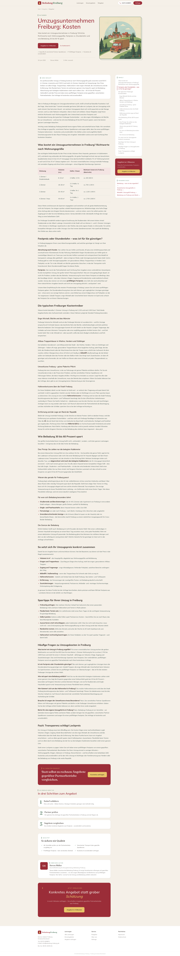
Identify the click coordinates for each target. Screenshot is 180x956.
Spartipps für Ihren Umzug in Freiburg (127, 143)
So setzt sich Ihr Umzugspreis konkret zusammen (127, 138)
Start (39, 9)
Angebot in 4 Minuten (48, 46)
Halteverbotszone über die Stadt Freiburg (129, 109)
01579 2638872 (126, 3)
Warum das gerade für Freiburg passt (128, 127)
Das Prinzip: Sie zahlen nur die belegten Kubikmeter (128, 122)
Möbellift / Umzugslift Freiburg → (127, 192)
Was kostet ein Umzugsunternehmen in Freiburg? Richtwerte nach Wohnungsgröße (128, 82)
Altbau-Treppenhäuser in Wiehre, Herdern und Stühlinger (129, 101)
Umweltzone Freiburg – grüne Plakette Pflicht (128, 105)
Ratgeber (101, 3)
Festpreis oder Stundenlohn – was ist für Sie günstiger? (128, 88)
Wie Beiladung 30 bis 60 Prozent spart (128, 118)
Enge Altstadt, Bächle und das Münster (128, 97)
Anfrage (137, 3)
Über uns (94, 937)
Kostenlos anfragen (97, 775)
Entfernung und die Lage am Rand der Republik (129, 114)
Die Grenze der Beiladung (127, 134)
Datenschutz (122, 937)
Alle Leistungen (69, 934)
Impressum (121, 934)
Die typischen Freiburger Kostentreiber (125, 92)
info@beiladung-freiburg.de (50, 943)
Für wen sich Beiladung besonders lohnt (129, 131)
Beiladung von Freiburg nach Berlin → (128, 195)
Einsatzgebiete (90, 3)
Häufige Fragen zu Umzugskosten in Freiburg (128, 147)
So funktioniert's (65, 46)
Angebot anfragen (70, 939)
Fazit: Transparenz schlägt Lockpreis (126, 152)
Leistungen (80, 3)
